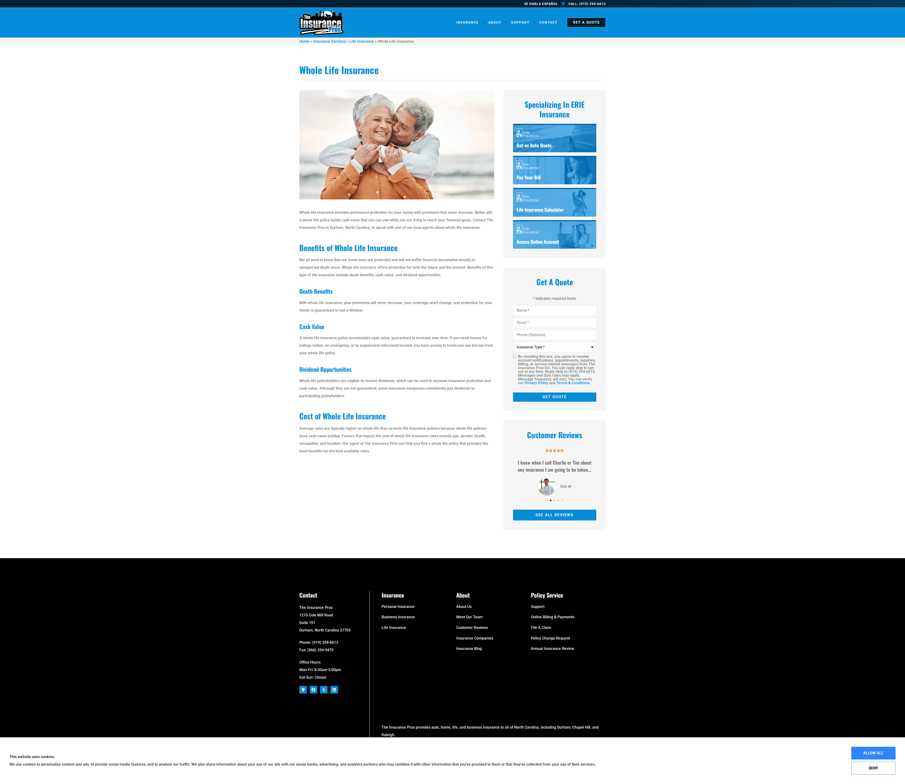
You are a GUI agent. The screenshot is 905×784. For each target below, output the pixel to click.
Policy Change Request (550, 638)
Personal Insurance (398, 606)
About (495, 22)
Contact (548, 22)
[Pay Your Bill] (554, 170)
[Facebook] (313, 689)
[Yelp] (324, 689)
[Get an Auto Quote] (554, 138)
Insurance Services (329, 41)
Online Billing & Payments (552, 617)
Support (520, 22)
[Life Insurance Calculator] (554, 202)
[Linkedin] (334, 689)
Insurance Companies (474, 638)
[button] (547, 500)
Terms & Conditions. (573, 383)
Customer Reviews (472, 627)
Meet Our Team (469, 617)
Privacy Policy (536, 383)
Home (304, 41)
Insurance (467, 22)
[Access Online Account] (554, 235)
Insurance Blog (469, 648)
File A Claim (541, 627)
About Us (464, 606)
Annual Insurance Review (552, 648)
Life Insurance (362, 41)
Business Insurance (398, 617)
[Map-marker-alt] (303, 689)
